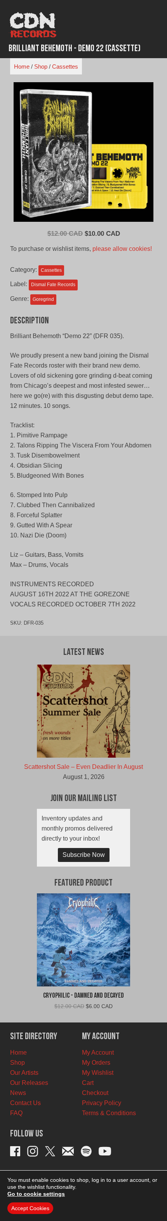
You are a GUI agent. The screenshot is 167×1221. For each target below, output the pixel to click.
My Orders (96, 1062)
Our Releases (29, 1082)
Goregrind (43, 299)
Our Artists (24, 1072)
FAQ (16, 1113)
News (18, 1093)
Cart (88, 1082)
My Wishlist (97, 1072)
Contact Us (25, 1103)
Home (22, 66)
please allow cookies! (122, 248)
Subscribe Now (84, 854)
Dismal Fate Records (53, 284)
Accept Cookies (30, 1208)
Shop (40, 66)
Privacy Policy (101, 1103)
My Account (98, 1052)
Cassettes (65, 66)
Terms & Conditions (109, 1113)
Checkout (95, 1093)
